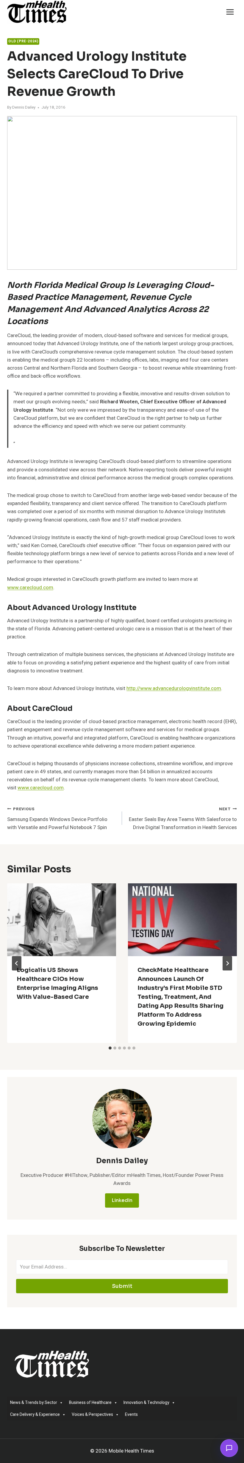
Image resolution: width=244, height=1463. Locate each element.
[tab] (110, 1048)
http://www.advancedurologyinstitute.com (173, 688)
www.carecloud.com (30, 587)
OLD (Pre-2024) (23, 41)
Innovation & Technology (146, 1402)
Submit (122, 1286)
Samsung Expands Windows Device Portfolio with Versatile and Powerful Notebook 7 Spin (57, 818)
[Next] (227, 963)
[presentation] (61, 919)
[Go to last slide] (16, 963)
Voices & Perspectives (92, 1414)
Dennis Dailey (23, 107)
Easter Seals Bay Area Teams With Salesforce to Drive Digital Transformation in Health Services (183, 818)
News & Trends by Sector (33, 1402)
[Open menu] (230, 12)
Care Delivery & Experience (35, 1414)
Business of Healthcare (90, 1402)
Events (131, 1414)
